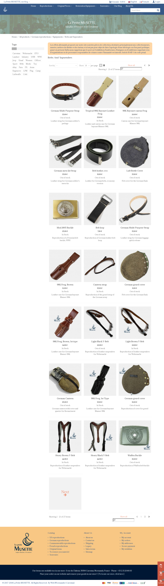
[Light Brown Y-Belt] (135, 322)
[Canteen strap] (100, 266)
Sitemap (88, 552)
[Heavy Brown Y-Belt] (65, 436)
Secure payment (128, 546)
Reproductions (46, 6)
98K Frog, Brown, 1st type (65, 341)
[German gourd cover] (135, 266)
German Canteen (65, 398)
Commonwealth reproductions (62, 543)
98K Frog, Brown (65, 284)
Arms (32, 67)
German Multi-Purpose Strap (65, 110)
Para (21, 67)
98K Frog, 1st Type (100, 398)
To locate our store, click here (111, 574)
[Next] (149, 65)
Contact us (89, 540)
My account (126, 537)
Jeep (14, 60)
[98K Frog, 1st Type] (100, 379)
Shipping (89, 543)
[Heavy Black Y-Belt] (100, 436)
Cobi (25, 74)
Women (29, 60)
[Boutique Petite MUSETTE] (5, 9)
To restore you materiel (59, 552)
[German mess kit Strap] (65, 152)
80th (22, 64)
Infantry (25, 57)
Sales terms (90, 549)
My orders (125, 540)
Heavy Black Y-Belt (100, 455)
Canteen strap (100, 284)
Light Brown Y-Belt (135, 341)
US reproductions (56, 537)
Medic (28, 64)
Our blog (118, 6)
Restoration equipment (85, 6)
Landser (16, 57)
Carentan (16, 53)
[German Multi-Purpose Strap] (65, 92)
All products (24, 37)
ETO (37, 53)
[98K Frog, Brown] (65, 266)
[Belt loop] (100, 209)
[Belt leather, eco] (100, 152)
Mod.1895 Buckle (65, 227)
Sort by (52, 65)
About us (129, 6)
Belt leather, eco (100, 170)
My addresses (127, 543)
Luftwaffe (17, 74)
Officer (38, 60)
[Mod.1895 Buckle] (65, 209)
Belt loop (100, 227)
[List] (104, 65)
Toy (35, 64)
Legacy (88, 546)
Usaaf (21, 60)
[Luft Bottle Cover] (135, 152)
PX (26, 67)
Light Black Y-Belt (100, 341)
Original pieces (64, 6)
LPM (25, 71)
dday (15, 67)
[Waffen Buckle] (135, 436)
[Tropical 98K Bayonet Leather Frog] (100, 92)
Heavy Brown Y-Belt (65, 455)
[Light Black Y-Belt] (100, 322)
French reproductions (58, 546)
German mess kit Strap (65, 170)
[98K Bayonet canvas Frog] (135, 92)
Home (33, 6)
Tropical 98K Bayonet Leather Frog (100, 112)
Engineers (17, 71)
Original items (55, 549)
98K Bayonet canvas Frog (135, 110)
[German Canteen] (65, 379)
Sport (15, 64)
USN (33, 57)
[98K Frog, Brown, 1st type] (65, 322)
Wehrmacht (27, 53)
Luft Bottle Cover (135, 170)
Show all (131, 65)
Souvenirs (104, 6)
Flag (31, 71)
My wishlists (126, 549)
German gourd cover (135, 284)
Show (81, 65)
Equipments (58, 37)
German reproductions (41, 37)
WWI (39, 57)
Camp (38, 71)
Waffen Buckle (135, 455)
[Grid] (100, 65)
